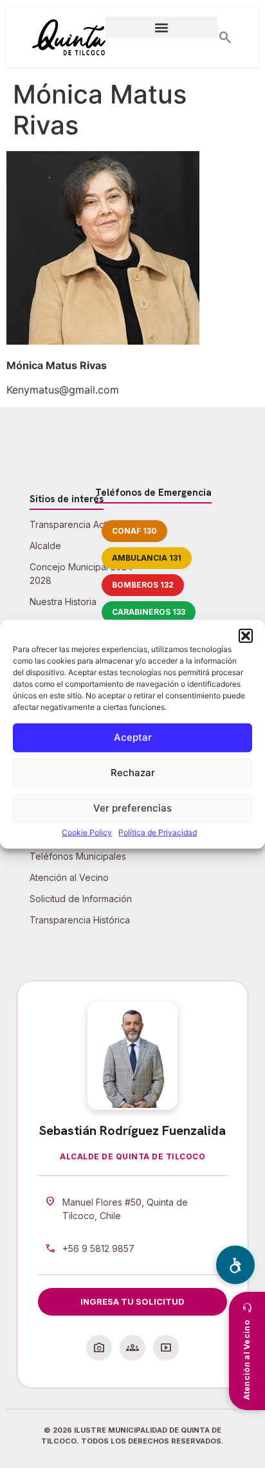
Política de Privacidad (157, 832)
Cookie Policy (87, 832)
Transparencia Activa (74, 524)
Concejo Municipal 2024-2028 (83, 573)
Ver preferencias (132, 808)
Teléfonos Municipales (78, 856)
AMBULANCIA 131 (146, 558)
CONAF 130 (134, 531)
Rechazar (133, 772)
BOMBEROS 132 (143, 585)
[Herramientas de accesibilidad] (235, 1265)
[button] (245, 635)
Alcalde (45, 545)
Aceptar (133, 737)
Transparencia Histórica (80, 919)
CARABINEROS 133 (148, 612)
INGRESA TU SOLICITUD (132, 1301)
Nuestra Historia (63, 601)
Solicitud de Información (81, 898)
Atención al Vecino (69, 877)
